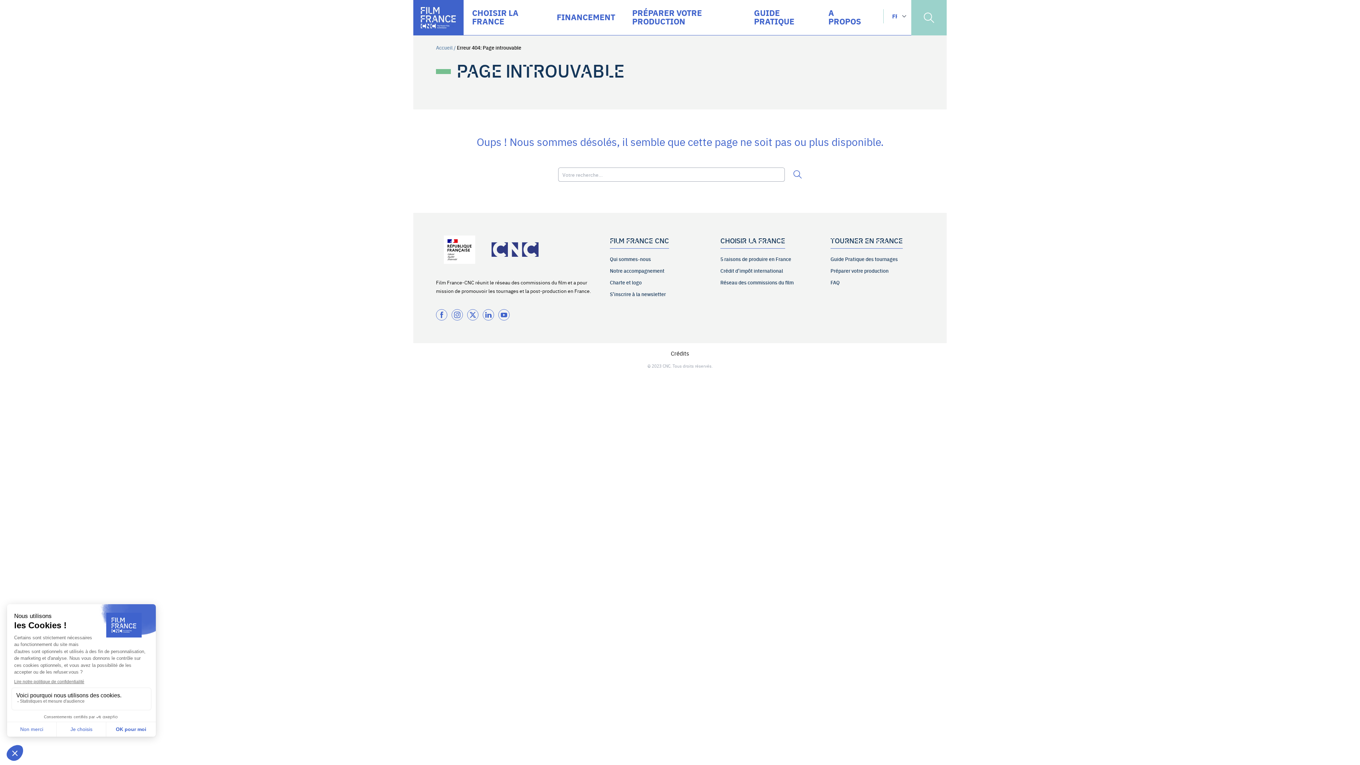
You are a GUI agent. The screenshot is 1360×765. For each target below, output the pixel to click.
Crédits (680, 353)
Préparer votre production (860, 270)
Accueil (444, 47)
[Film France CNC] (438, 17)
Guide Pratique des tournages (864, 258)
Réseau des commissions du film (757, 282)
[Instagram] (457, 315)
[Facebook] (441, 315)
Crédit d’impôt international (751, 270)
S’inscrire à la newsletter (638, 294)
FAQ (835, 282)
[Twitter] (472, 315)
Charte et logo (626, 282)
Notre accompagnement (637, 270)
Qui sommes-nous (630, 258)
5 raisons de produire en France (755, 258)
